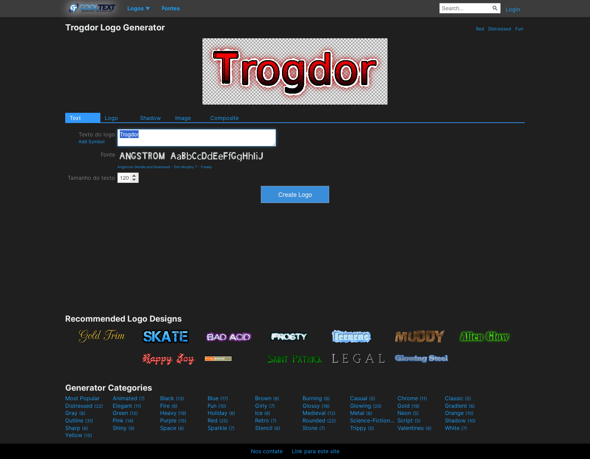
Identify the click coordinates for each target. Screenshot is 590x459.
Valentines (414, 427)
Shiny (124, 427)
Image (183, 117)
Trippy (362, 427)
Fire (169, 405)
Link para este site (315, 451)
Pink (123, 420)
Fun (519, 28)
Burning (316, 398)
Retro (266, 420)
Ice (262, 412)
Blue (218, 398)
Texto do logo (97, 137)
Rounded (319, 420)
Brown (267, 398)
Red (480, 28)
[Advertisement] (32, 124)
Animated (129, 398)
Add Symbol (91, 141)
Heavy (173, 412)
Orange (459, 412)
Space (172, 427)
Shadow (150, 117)
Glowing (366, 405)
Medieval (319, 412)
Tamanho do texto (91, 177)
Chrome (412, 398)
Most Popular (82, 398)
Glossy (316, 405)
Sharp (76, 427)
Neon (408, 412)
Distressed (499, 28)
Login (513, 9)
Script (409, 420)
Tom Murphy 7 (185, 167)
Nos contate (267, 451)
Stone (314, 427)
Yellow (78, 435)
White (456, 427)
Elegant (127, 405)
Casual (362, 398)
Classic (458, 398)
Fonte (108, 154)
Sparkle (221, 427)
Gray (75, 412)
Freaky (206, 167)
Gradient (460, 405)
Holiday (221, 412)
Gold (408, 405)
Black (172, 398)
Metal (361, 412)
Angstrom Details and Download (143, 167)
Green (125, 412)
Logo (111, 117)
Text (75, 117)
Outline (79, 420)
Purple (173, 420)
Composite (224, 117)
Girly (265, 405)
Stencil (267, 427)
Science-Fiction (373, 420)
